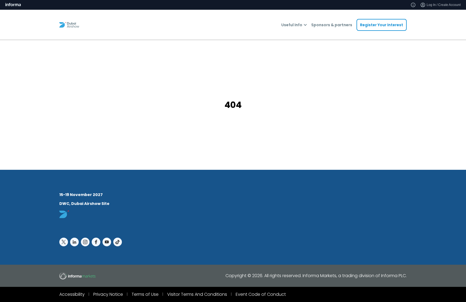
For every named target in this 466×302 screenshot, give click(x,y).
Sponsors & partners (331, 25)
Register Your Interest (381, 25)
